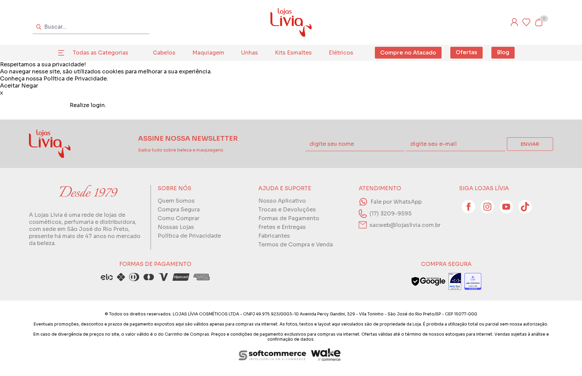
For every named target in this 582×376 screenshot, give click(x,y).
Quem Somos (176, 200)
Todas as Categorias (100, 52)
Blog (503, 52)
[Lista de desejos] (526, 22)
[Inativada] (455, 281)
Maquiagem (208, 52)
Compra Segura (179, 209)
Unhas (249, 52)
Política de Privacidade (75, 78)
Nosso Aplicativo (282, 200)
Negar (29, 85)
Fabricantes (274, 235)
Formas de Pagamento (288, 218)
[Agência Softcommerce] (272, 355)
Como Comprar (178, 218)
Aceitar (10, 85)
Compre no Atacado (408, 52)
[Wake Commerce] (326, 355)
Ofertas (466, 52)
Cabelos (164, 52)
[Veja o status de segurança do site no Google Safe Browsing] (428, 281)
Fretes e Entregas (282, 227)
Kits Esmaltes (293, 52)
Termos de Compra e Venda (295, 244)
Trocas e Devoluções (287, 209)
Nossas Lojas (176, 227)
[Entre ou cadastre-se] (514, 22)
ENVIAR (530, 144)
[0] (539, 22)
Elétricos (341, 52)
